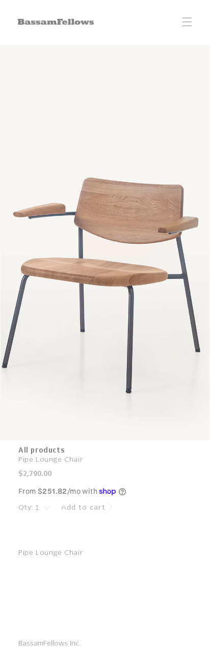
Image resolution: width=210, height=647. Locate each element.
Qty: (26, 507)
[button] (187, 22)
